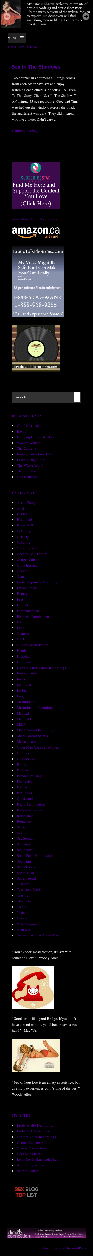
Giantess (23, 633)
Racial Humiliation (31, 804)
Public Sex (24, 792)
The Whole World (30, 465)
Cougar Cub (26, 559)
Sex (19, 832)
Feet (20, 599)
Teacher (23, 883)
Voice (21, 912)
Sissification (26, 849)
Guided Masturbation (32, 644)
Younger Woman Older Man (38, 935)
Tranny (22, 906)
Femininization (28, 610)
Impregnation (27, 673)
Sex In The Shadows (36, 66)
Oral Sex (23, 753)
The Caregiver (27, 448)
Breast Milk (25, 525)
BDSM (22, 513)
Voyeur (22, 918)
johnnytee (24, 684)
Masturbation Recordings (35, 707)
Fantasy (22, 593)
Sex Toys (23, 844)
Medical (23, 713)
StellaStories (26, 866)
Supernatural (26, 878)
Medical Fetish (28, 718)
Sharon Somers (28, 1170)
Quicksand (25, 798)
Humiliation (26, 661)
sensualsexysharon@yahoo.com (36, 219)
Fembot (22, 604)
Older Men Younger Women (38, 747)
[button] (12, 38)
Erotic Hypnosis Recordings (38, 582)
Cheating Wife (27, 548)
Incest (21, 678)
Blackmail (24, 519)
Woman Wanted (29, 442)
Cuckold (23, 570)
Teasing (22, 895)
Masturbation (26, 701)
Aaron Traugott (28, 502)
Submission (25, 872)
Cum (20, 576)
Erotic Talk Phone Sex (33, 1130)
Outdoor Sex (26, 758)
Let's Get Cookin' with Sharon (39, 1159)
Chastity (23, 536)
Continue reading (25, 130)
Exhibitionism (27, 587)
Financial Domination (33, 616)
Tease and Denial (29, 889)
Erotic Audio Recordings (35, 1125)
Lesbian (23, 690)
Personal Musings (30, 775)
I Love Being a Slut (31, 459)
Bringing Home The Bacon (37, 436)
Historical (24, 656)
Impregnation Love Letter (36, 454)
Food (21, 621)
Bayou (21, 431)
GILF (21, 639)
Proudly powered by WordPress (64, 1248)
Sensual (22, 826)
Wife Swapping (28, 923)
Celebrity (24, 530)
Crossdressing (27, 565)
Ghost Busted (27, 476)
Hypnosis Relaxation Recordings (41, 667)
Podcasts (23, 787)
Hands (21, 650)
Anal (20, 508)
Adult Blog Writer (30, 1165)
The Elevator (26, 471)
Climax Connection (31, 1148)
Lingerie (23, 696)
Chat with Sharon (30, 1153)
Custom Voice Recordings (36, 1136)
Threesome (25, 901)
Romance (24, 821)
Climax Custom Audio (33, 1142)
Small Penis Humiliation (35, 855)
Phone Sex (24, 781)
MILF (21, 724)
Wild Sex (23, 929)
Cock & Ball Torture (32, 553)
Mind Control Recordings (36, 730)
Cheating (23, 542)
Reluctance (25, 815)
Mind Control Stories (32, 735)
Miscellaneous (27, 741)
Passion (22, 770)
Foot (20, 627)
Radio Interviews (29, 809)
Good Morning (28, 425)
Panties (22, 764)
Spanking (24, 861)
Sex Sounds (25, 838)
